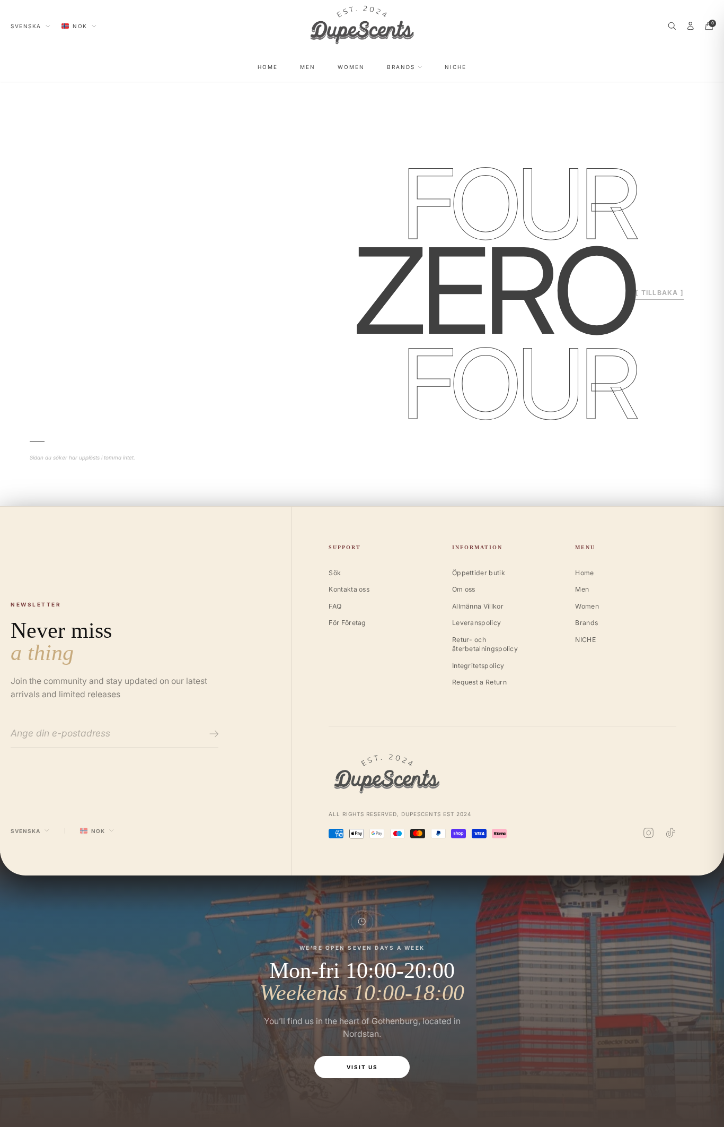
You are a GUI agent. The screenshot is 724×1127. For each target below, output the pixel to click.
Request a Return (479, 682)
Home (268, 67)
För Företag (347, 623)
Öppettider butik (478, 573)
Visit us (362, 1067)
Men (307, 67)
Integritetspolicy (478, 666)
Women (351, 67)
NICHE (455, 67)
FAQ (335, 606)
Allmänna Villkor (478, 606)
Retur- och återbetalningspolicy (485, 644)
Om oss (463, 589)
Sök (335, 573)
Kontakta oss (349, 589)
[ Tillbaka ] (659, 293)
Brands (401, 67)
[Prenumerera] (212, 733)
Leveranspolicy (476, 623)
